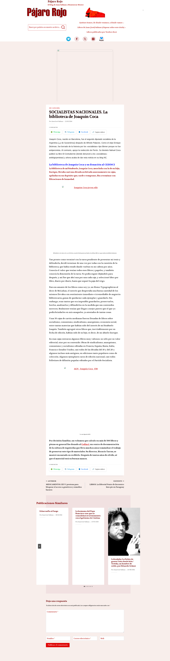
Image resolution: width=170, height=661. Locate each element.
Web (102, 638)
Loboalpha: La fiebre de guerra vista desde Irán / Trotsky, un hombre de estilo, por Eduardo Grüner (123, 562)
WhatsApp (55, 132)
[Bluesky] (101, 38)
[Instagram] (93, 38)
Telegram (69, 132)
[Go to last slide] (39, 546)
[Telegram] (68, 38)
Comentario (52, 612)
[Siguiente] (137, 546)
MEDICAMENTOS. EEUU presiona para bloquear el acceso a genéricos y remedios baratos (64, 485)
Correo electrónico (82, 638)
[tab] (84, 586)
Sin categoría (54, 108)
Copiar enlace (98, 132)
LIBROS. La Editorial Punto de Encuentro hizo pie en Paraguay (107, 484)
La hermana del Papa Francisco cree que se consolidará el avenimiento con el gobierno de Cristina (88, 514)
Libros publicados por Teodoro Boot (102, 32)
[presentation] (124, 532)
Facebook (83, 132)
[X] (85, 38)
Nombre (51, 638)
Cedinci (85, 444)
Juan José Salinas (57, 121)
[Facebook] (76, 38)
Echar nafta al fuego (49, 511)
